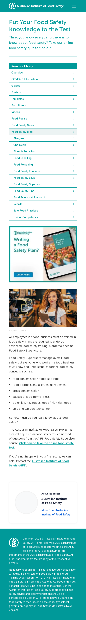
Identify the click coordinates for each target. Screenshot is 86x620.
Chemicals (19, 145)
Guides (15, 86)
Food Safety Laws (24, 178)
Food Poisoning (23, 165)
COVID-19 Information (24, 79)
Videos (15, 112)
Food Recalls (19, 118)
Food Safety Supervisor (27, 184)
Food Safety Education (27, 171)
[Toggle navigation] (74, 6)
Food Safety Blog (22, 132)
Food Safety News (22, 125)
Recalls (17, 204)
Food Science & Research (29, 197)
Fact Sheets (18, 105)
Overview (17, 72)
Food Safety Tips (23, 191)
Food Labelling (22, 158)
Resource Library (22, 66)
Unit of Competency (25, 217)
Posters (16, 92)
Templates (17, 99)
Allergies (18, 138)
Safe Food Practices (25, 211)
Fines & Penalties (24, 151)
